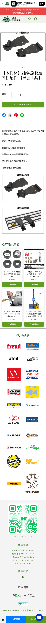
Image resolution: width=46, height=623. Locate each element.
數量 (4, 94)
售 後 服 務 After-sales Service (23, 554)
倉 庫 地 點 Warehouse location (23, 550)
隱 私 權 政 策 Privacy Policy (33, 610)
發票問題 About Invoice (23, 564)
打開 (42, 4)
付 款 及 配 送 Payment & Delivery (23, 557)
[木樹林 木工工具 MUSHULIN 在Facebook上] (23, 578)
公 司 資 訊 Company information (23, 560)
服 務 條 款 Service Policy (12, 610)
